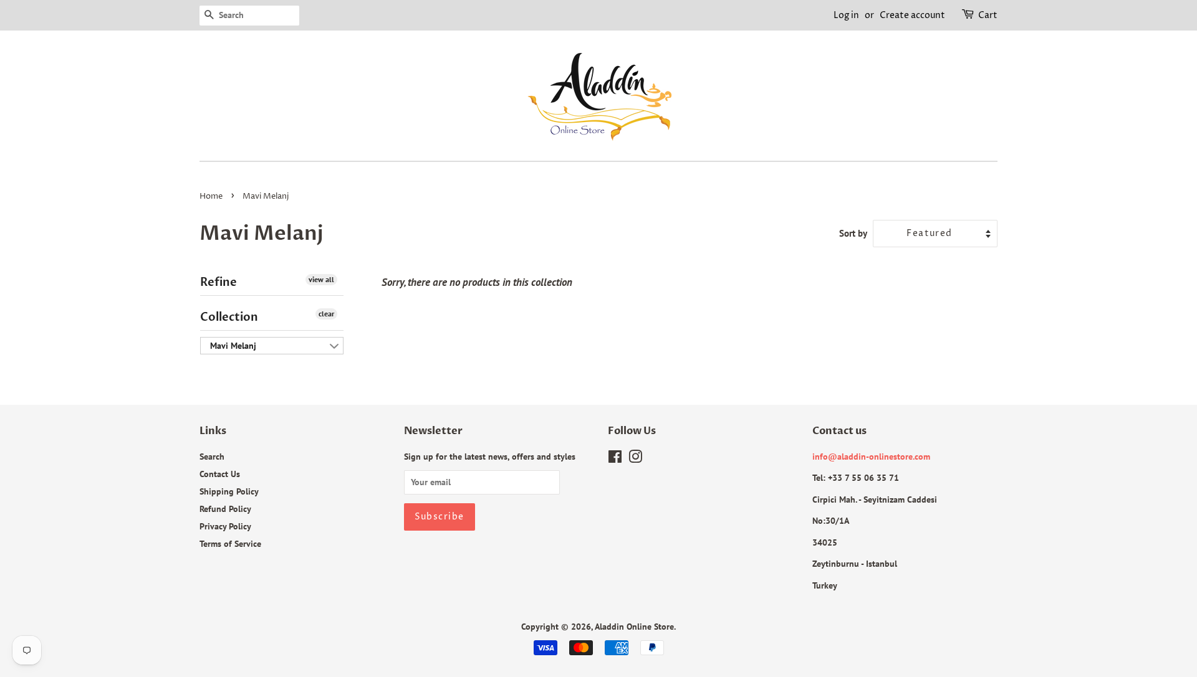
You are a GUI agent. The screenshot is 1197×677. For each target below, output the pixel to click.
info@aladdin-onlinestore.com (871, 456)
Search (212, 456)
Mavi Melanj (233, 345)
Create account (912, 15)
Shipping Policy (229, 491)
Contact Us (220, 474)
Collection (229, 317)
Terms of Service (230, 543)
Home (211, 196)
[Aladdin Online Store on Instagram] (635, 459)
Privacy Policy (225, 526)
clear (326, 313)
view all (321, 279)
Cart (988, 15)
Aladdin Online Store (634, 626)
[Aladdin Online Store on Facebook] (615, 459)
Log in (846, 15)
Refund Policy (225, 508)
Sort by (853, 233)
